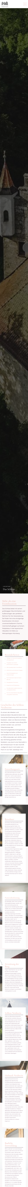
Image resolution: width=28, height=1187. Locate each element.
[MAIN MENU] (25, 4)
